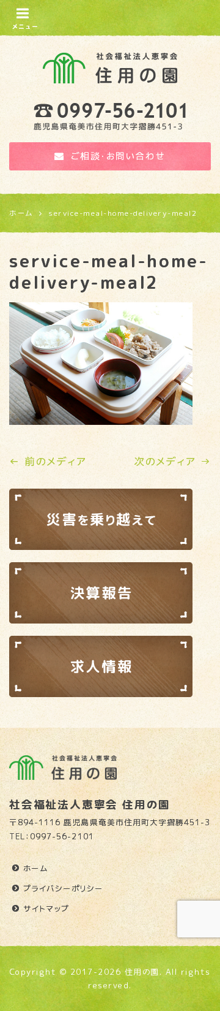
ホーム (36, 868)
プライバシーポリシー (63, 888)
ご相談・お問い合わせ (118, 156)
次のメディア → (172, 461)
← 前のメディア (47, 461)
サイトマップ (46, 908)
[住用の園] (110, 65)
